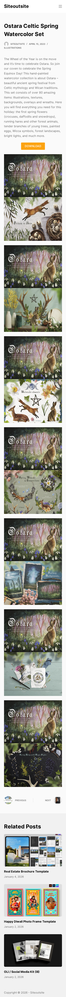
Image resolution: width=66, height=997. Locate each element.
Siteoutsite (16, 6)
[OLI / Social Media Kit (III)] (33, 950)
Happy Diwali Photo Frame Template (30, 921)
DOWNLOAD (33, 146)
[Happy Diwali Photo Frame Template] (33, 900)
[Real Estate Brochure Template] (33, 850)
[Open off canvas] (60, 6)
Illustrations (12, 47)
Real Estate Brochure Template (26, 871)
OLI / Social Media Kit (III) (22, 972)
